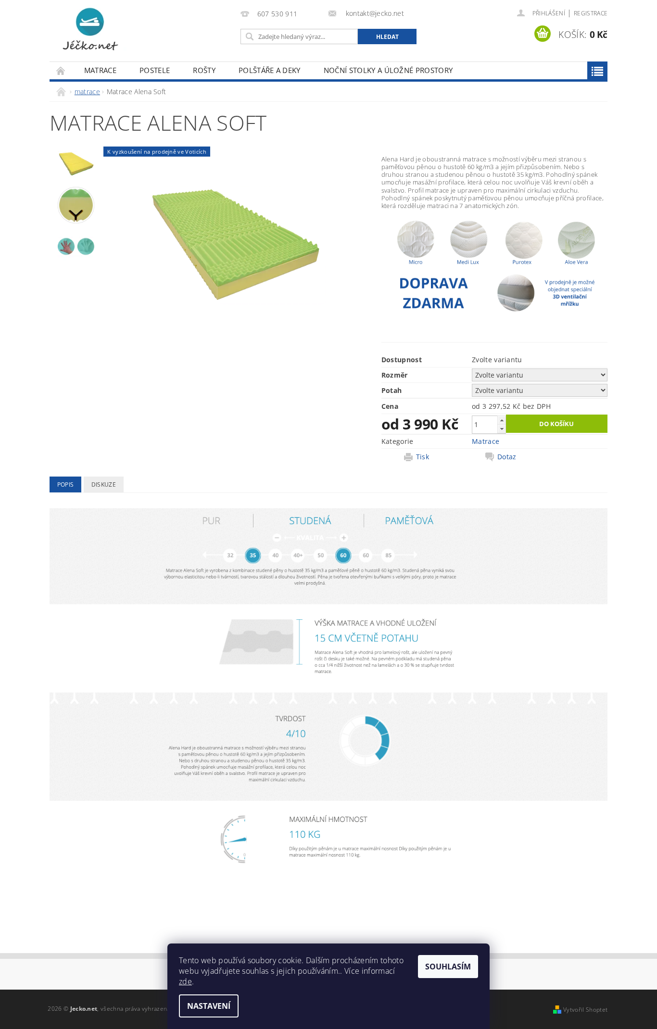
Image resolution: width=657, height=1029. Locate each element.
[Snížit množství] (501, 428)
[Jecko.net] (90, 29)
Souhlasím (448, 966)
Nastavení (208, 1006)
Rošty (204, 70)
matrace (100, 70)
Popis (65, 484)
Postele (154, 70)
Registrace (590, 13)
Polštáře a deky (270, 70)
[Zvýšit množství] (501, 420)
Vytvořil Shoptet (585, 1009)
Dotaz (507, 457)
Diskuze (103, 484)
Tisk (422, 457)
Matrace (485, 441)
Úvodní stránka (61, 70)
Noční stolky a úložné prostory (388, 70)
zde (185, 981)
